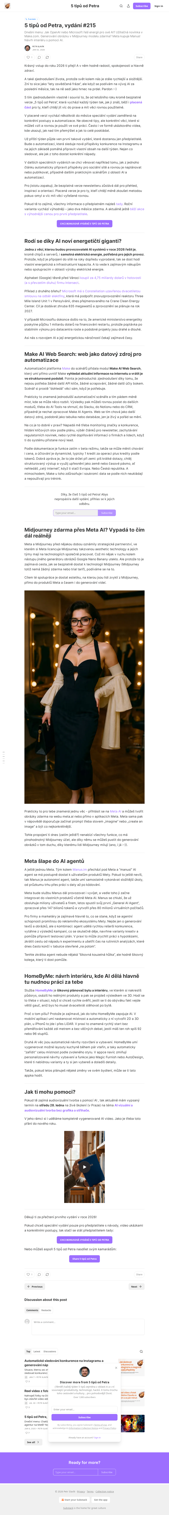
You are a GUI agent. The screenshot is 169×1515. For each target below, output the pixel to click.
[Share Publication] (128, 6)
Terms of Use (100, 1424)
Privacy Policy (109, 1428)
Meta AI (115, 811)
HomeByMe (44, 990)
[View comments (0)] (39, 57)
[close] (116, 1367)
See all (31, 1442)
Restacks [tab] (46, 1310)
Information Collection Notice (83, 1428)
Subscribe (142, 6)
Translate (32, 19)
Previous (37, 1286)
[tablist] (38, 1310)
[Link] (19, 240)
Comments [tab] (32, 1310)
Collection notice (105, 1491)
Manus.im (80, 869)
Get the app (100, 1499)
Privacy (81, 1491)
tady (119, 204)
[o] (84, 1167)
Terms (90, 1491)
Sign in (158, 6)
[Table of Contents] (3, 757)
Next (134, 1286)
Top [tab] (28, 1351)
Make (66, 368)
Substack (68, 1508)
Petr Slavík (38, 46)
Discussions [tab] (50, 1351)
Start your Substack (76, 1499)
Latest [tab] (37, 1351)
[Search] (121, 6)
